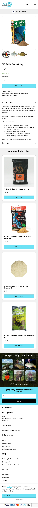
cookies (9, 487)
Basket (26, 4)
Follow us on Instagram (20, 384)
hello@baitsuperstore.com (11, 431)
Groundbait (14, 94)
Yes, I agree (6, 495)
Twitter (4, 481)
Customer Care (7, 443)
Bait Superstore (7, 4)
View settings (19, 499)
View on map (6, 425)
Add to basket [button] (19, 247)
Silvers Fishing (23, 94)
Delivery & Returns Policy (11, 459)
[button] (19, 11)
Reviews (5, 143)
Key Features (7, 103)
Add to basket (19, 86)
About (4, 440)
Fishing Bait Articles (9, 449)
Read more (19, 197)
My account (31, 4)
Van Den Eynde (12, 96)
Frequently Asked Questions (11, 465)
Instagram (5, 478)
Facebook (5, 475)
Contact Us (6, 446)
